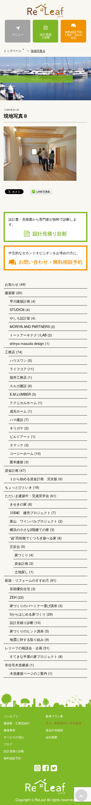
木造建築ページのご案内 (28, 673)
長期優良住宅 (20, 588)
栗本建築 (16, 461)
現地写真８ (38, 51)
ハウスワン (18, 360)
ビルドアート (20, 436)
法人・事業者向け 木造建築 (63, 723)
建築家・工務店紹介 (17, 723)
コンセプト (11, 716)
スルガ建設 (18, 385)
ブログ (8, 744)
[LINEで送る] (41, 191)
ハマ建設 (16, 419)
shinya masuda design (27, 343)
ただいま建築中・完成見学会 (27, 495)
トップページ (12, 51)
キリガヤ (16, 428)
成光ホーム (18, 411)
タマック (16, 444)
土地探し (21, 571)
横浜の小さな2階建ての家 (29, 529)
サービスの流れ (14, 737)
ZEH (13, 597)
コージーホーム (21, 453)
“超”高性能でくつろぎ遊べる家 (33, 538)
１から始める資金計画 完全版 (33, 478)
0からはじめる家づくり (28, 614)
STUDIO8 (17, 309)
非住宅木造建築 (17, 664)
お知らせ (11, 284)
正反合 (15, 546)
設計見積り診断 (45, 35)
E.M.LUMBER (20, 394)
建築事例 (9, 730)
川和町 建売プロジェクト (30, 512)
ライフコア (18, 368)
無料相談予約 (12, 758)
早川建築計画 (20, 301)
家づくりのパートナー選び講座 (33, 605)
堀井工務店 (18, 377)
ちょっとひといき (18, 487)
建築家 (10, 292)
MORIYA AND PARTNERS (30, 326)
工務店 (10, 351)
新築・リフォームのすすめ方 (27, 580)
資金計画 (11, 470)
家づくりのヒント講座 (27, 631)
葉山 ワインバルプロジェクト (33, 521)
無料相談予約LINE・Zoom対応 (73, 35)
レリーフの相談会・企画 (23, 647)
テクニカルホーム (23, 402)
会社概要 (51, 737)
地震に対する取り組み (27, 639)
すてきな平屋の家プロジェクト (33, 656)
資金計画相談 (54, 730)
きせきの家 (18, 504)
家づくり (21, 554)
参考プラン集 (54, 716)
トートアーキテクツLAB (28, 335)
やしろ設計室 (20, 318)
